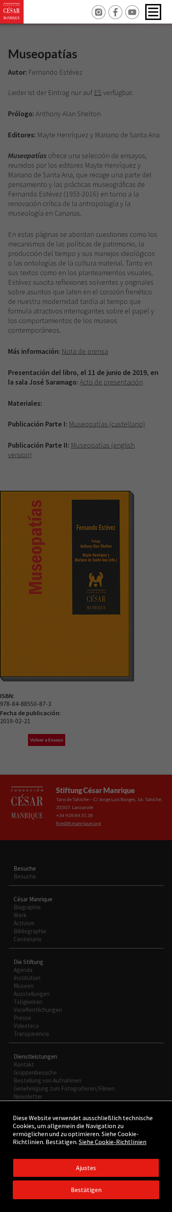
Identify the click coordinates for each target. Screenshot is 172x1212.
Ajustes (86, 1168)
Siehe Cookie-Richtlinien (112, 1142)
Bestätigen (86, 1190)
